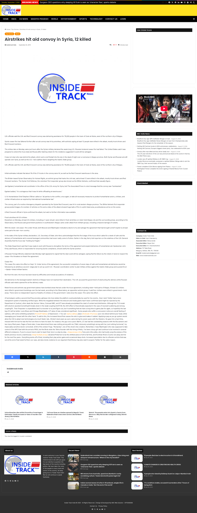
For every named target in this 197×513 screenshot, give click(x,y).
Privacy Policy (102, 506)
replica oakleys (71, 314)
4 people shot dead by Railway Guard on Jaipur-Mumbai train (167, 474)
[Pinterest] (73, 357)
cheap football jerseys (40, 335)
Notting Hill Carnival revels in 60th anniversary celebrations (157, 146)
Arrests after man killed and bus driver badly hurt (153, 151)
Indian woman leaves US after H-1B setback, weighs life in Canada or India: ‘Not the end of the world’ (102, 484)
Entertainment (68, 19)
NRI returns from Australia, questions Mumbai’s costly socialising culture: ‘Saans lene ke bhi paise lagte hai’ (101, 475)
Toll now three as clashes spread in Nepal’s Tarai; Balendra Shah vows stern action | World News (65, 414)
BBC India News (143, 134)
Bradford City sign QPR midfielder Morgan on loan (153, 139)
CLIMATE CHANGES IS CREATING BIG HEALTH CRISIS (162, 465)
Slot (97, 499)
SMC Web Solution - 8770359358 (122, 503)
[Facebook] (12, 357)
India (13, 19)
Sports (83, 19)
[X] (28, 357)
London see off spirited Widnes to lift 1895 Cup (152, 159)
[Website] (8, 372)
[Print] (120, 357)
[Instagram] (18, 481)
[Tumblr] (58, 357)
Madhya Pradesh (39, 19)
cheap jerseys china (75, 332)
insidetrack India (11, 45)
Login (123, 19)
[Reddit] (89, 357)
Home (6, 19)
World (54, 19)
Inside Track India (69, 503)
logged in (16, 436)
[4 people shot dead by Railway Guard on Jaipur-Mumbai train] (137, 476)
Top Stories (15, 29)
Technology (96, 19)
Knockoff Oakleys (41, 314)
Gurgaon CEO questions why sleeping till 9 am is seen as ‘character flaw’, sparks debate (78, 2)
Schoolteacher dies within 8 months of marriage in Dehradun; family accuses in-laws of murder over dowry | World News (24, 414)
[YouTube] (15, 481)
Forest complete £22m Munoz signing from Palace (153, 166)
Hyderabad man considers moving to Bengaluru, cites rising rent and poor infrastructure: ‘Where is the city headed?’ (105, 456)
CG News (23, 19)
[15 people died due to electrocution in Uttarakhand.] (137, 458)
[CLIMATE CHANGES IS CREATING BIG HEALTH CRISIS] (137, 467)
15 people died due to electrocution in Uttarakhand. (163, 455)
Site (100, 499)
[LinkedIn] (43, 357)
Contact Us (111, 19)
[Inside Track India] (11, 10)
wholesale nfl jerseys (89, 314)
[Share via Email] (105, 357)
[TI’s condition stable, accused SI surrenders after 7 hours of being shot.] (137, 485)
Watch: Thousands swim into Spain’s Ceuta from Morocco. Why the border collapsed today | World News (107, 414)
